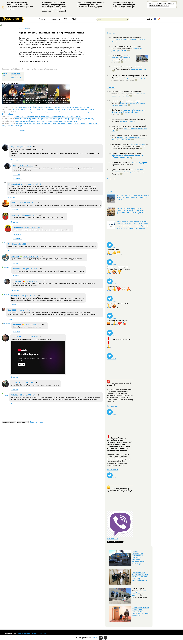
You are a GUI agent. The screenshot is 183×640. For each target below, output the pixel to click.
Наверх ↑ (22, 130)
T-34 (12, 383)
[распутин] (5, 260)
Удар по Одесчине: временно (123, 170)
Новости (55, 19)
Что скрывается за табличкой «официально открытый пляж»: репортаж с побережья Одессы (133, 197)
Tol (9, 244)
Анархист (16, 269)
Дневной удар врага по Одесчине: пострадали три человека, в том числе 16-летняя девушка (91, 5)
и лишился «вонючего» (129, 79)
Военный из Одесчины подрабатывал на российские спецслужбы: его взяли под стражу (140, 611)
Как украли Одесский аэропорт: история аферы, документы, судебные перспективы (45, 121)
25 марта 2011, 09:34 (27, 395)
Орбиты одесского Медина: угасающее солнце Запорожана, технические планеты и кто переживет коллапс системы (13, 99)
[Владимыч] (5, 219)
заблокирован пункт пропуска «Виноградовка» (128, 171)
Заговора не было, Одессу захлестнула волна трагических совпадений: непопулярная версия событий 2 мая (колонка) (58, 99)
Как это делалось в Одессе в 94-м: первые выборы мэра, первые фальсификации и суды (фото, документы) (54, 119)
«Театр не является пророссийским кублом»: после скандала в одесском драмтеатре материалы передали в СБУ (131, 210)
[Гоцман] (5, 207)
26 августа (111, 33)
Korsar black (17, 281)
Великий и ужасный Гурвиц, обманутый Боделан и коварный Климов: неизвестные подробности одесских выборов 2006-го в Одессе (51, 113)
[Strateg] (5, 294)
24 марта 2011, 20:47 (26, 203)
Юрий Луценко (117, 110)
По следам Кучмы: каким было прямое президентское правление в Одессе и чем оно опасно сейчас (51, 107)
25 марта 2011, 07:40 (26, 383)
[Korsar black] (7, 284)
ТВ (65, 19)
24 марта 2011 (23, 29)
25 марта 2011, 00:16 (30, 337)
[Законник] (6, 323)
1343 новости (15, 78)
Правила (33, 422)
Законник (17, 324)
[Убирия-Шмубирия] (5, 183)
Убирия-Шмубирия (16, 184)
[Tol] (4, 243)
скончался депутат (139, 163)
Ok (101, 638)
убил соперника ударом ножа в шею (129, 129)
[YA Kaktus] (5, 396)
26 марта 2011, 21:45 (33, 184)
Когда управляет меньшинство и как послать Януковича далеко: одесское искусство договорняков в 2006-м (53, 109)
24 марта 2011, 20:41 (23, 147)
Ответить (14, 160)
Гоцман (14, 203)
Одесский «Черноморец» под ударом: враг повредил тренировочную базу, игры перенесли (124, 6)
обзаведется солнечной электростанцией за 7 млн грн (129, 40)
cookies (94, 638)
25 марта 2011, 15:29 (34, 281)
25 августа (111, 87)
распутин (15, 256)
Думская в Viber (112, 538)
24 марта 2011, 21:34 (19, 244)
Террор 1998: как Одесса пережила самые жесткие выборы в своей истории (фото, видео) (47, 116)
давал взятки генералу (136, 78)
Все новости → (112, 179)
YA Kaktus (15, 395)
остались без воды (138, 144)
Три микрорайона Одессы (121, 144)
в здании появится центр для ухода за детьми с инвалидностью (128, 138)
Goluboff (14, 337)
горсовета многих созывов (122, 165)
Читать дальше (112, 406)
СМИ (74, 19)
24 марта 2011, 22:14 (25, 310)
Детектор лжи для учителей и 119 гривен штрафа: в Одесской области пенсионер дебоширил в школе (140, 575)
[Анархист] (6, 267)
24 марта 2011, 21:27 (29, 215)
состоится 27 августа (127, 121)
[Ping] (5, 150)
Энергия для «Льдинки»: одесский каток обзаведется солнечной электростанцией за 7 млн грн (138, 557)
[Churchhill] (3, 310)
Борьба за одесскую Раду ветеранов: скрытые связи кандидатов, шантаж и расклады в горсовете (20, 6)
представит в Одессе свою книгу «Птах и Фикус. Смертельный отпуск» (129, 111)
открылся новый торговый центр (139, 593)
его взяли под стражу (138, 69)
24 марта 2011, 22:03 (28, 296)
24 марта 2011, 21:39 (29, 269)
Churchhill (12, 310)
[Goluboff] (5, 341)
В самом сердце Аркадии (121, 56)
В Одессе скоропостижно (122, 163)
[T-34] (5, 387)
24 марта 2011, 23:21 (32, 324)
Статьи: (109, 191)
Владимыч (15, 215)
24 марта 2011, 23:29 (25, 165)
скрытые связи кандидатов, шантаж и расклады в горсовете (127, 157)
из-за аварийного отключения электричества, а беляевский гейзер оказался (130, 146)
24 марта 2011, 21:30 (32, 227)
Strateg (14, 296)
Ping (12, 147)
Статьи (42, 19)
